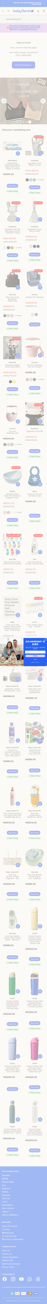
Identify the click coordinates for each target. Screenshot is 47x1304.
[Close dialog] (45, 640)
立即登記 (35, 656)
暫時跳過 (35, 659)
